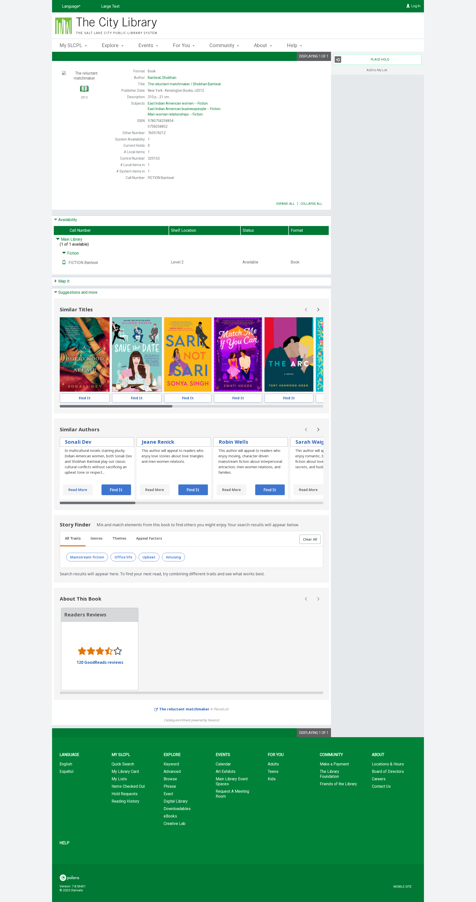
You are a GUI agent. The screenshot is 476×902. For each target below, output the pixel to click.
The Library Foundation (329, 774)
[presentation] (85, 354)
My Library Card (125, 771)
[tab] (73, 539)
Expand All (285, 203)
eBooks (170, 816)
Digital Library (176, 801)
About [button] (261, 45)
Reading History (125, 801)
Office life (123, 557)
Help (64, 843)
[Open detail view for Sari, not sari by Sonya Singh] (187, 354)
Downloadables (177, 808)
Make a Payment (334, 764)
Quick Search (123, 764)
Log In (415, 6)
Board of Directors (388, 771)
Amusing (173, 557)
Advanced (172, 771)
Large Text (110, 6)
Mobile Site (402, 886)
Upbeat (149, 557)
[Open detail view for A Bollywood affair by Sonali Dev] (85, 354)
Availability (67, 219)
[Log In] (408, 6)
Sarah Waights (314, 441)
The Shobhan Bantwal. (184, 84)
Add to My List (376, 70)
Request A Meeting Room (232, 794)
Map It (63, 281)
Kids (272, 779)
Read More (77, 489)
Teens (273, 771)
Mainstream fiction (87, 557)
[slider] (191, 406)
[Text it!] (64, 262)
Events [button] (146, 45)
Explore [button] (111, 45)
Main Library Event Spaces (232, 781)
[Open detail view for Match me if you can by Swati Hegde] (238, 354)
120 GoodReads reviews (100, 662)
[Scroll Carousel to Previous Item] (306, 309)
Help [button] (292, 45)
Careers (379, 779)
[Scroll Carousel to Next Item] (318, 309)
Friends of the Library (338, 784)
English (66, 764)
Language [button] (69, 754)
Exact (168, 793)
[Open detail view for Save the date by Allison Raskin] (137, 354)
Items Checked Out (128, 786)
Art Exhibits (226, 771)
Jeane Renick (158, 441)
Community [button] (222, 45)
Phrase (170, 786)
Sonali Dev (78, 441)
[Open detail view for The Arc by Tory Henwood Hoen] (289, 354)
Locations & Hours (388, 764)
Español (66, 771)
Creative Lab (174, 823)
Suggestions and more (77, 292)
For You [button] (182, 45)
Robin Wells (233, 441)
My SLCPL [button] (71, 45)
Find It (84, 398)
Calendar (223, 764)
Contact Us (381, 786)
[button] (310, 539)
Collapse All (311, 203)
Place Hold (380, 59)
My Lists (119, 779)
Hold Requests (125, 793)
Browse (170, 779)
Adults (273, 764)
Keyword (171, 764)
